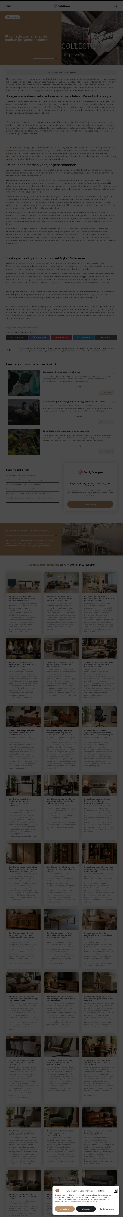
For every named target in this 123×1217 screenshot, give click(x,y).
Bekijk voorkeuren (107, 1209)
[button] (116, 1191)
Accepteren (64, 1209)
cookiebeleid (75, 1201)
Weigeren (86, 1209)
